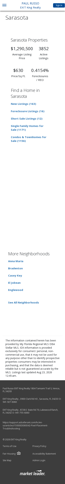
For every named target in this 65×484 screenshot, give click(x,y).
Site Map (7, 460)
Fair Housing (9, 453)
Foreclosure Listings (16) (27, 111)
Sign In (59, 5)
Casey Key (15, 275)
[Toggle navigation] (4, 5)
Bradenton (15, 268)
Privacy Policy (39, 446)
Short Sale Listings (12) (26, 118)
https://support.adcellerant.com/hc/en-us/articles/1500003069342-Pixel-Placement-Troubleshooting (25, 425)
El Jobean (14, 282)
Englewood (15, 290)
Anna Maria (15, 261)
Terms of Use (9, 446)
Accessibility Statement (44, 453)
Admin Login (38, 460)
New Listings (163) (23, 104)
